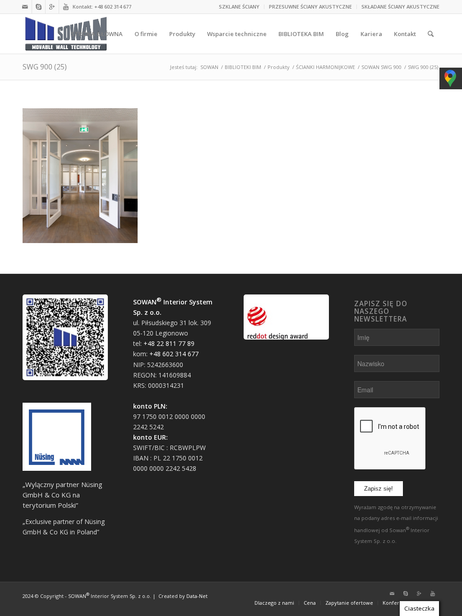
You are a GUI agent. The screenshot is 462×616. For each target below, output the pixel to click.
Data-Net (197, 596)
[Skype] (38, 7)
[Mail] (25, 7)
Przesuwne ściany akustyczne (310, 6)
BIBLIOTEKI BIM (243, 67)
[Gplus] (52, 7)
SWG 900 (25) (45, 67)
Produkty (279, 67)
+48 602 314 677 (112, 6)
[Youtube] (66, 7)
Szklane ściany (239, 6)
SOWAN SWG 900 (381, 67)
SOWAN (209, 67)
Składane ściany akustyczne (400, 6)
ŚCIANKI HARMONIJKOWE (325, 67)
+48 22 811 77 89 (168, 343)
